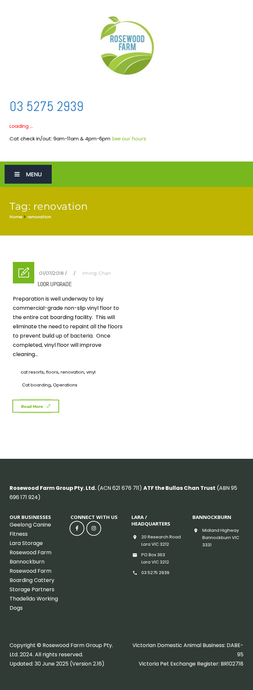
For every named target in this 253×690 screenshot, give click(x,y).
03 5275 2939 (46, 106)
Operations (65, 385)
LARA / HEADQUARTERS (150, 520)
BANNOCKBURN (211, 517)
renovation (39, 217)
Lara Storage (26, 543)
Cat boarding (36, 385)
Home (16, 217)
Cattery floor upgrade (42, 284)
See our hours (129, 138)
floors (52, 372)
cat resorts (32, 372)
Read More (32, 406)
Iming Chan (96, 273)
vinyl (91, 372)
